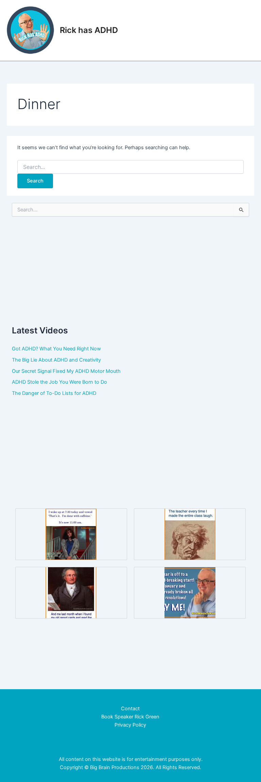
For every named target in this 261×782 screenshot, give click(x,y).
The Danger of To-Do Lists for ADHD (54, 393)
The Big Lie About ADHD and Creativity (56, 360)
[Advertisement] (130, 270)
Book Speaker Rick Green (130, 717)
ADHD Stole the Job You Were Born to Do (59, 382)
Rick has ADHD (89, 30)
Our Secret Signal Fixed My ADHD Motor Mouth (66, 371)
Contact (130, 709)
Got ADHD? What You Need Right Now (56, 349)
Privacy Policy (130, 725)
